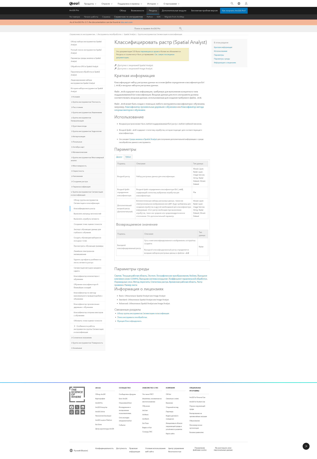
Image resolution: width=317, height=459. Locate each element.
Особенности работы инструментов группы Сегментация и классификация (88, 329)
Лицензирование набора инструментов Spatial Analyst (83, 81)
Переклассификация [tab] (81, 187)
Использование (220, 51)
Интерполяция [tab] (79, 136)
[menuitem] (105, 394)
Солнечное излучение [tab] (82, 338)
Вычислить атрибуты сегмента (86, 219)
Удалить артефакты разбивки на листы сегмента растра (87, 261)
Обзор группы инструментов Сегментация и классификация (86, 201)
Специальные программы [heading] (195, 389)
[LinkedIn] (82, 407)
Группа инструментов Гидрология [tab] (87, 131)
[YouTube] (82, 412)
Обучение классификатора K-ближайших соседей (86, 286)
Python (150, 17)
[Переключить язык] (238, 3)
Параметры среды (222, 59)
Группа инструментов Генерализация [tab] (81, 119)
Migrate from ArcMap (174, 17)
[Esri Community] (71, 412)
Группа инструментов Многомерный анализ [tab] (87, 159)
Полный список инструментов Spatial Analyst (86, 51)
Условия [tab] (76, 97)
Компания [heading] (170, 388)
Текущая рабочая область (134, 276)
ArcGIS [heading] (98, 388)
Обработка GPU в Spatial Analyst (84, 66)
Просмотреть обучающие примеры (88, 246)
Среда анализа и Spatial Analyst (143, 139)
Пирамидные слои (123, 282)
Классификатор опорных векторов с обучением (88, 314)
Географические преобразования (172, 276)
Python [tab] (128, 157)
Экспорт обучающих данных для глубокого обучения (87, 231)
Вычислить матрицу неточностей (87, 214)
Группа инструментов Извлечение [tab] (87, 112)
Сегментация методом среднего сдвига (87, 269)
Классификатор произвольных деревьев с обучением (86, 305)
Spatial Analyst (129, 34)
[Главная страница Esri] (74, 4)
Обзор (123, 10)
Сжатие (117, 276)
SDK (159, 17)
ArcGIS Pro (74, 10)
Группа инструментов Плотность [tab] (87, 102)
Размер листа (130, 285)
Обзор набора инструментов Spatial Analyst (86, 43)
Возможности (137, 10)
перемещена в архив (150, 51)
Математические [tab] (80, 152)
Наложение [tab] (78, 176)
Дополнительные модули (174, 10)
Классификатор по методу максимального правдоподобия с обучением (88, 296)
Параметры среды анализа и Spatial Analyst (86, 59)
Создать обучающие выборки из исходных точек (87, 239)
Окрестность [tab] (78, 171)
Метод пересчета (141, 282)
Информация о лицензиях (225, 62)
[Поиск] (232, 3)
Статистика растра (159, 282)
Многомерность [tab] (80, 166)
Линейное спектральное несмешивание (84, 252)
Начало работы (91, 17)
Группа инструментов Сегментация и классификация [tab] (87, 193)
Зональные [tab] (77, 348)
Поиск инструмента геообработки (132, 317)
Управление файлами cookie (199, 449)
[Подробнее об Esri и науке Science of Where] (77, 395)
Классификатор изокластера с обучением (86, 277)
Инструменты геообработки (109, 34)
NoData (193, 276)
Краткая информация (223, 47)
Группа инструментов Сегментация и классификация (160, 34)
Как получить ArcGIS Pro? (234, 10)
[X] (77, 407)
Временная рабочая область (182, 282)
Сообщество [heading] (125, 388)
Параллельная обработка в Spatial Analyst (85, 73)
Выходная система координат (153, 279)
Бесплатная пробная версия (204, 10)
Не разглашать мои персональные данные (223, 449)
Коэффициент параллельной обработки (188, 279)
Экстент (152, 276)
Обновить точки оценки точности (88, 321)
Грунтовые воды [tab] (80, 126)
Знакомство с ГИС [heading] (150, 388)
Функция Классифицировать (129, 321)
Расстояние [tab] (78, 107)
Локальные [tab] (77, 142)
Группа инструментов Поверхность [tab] (88, 343)
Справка (106, 17)
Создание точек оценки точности (88, 224)
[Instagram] (77, 412)
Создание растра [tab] (80, 181)
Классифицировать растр (84, 208)
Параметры (219, 55)
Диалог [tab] (119, 157)
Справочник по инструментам (128, 17)
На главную (74, 17)
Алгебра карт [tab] (78, 147)
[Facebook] (71, 407)
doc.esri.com (126, 22)
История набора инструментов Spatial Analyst (87, 90)
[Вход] (246, 3)
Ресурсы (153, 10)
